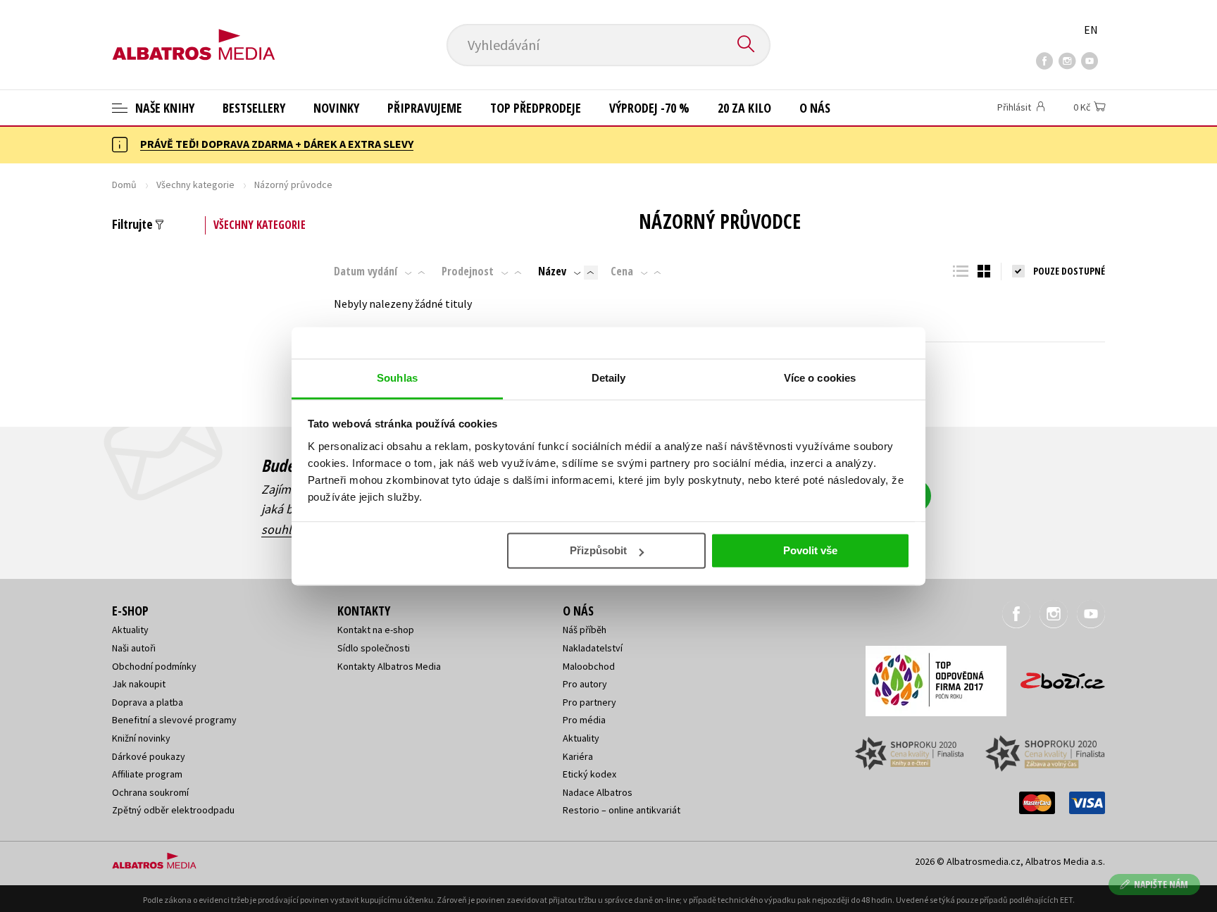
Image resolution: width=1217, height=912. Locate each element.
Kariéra (578, 756)
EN (1091, 30)
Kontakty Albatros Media (389, 666)
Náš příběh (584, 629)
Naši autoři (134, 648)
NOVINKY (336, 107)
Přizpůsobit (598, 550)
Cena (622, 271)
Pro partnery (589, 702)
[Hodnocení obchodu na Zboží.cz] (1055, 676)
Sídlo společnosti (373, 648)
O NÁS (814, 107)
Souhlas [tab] (397, 378)
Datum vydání (365, 271)
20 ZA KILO (744, 107)
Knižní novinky (141, 738)
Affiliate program (147, 774)
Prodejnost (468, 271)
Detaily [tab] (609, 378)
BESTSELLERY (254, 107)
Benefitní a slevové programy (174, 719)
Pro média (584, 719)
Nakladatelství (593, 648)
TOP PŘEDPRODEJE (535, 107)
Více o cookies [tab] (820, 378)
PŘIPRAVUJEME (424, 107)
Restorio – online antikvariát (621, 810)
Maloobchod (589, 666)
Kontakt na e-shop (375, 629)
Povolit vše (810, 550)
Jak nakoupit (139, 683)
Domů (124, 184)
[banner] (193, 33)
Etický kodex (589, 774)
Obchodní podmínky (154, 666)
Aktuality (130, 629)
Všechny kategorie (195, 184)
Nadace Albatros (597, 792)
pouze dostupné (1069, 270)
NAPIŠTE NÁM (1161, 884)
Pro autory (585, 683)
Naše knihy (163, 107)
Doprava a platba (147, 702)
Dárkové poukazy (148, 756)
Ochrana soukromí (150, 792)
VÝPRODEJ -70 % (649, 107)
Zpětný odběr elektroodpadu (173, 810)
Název (552, 271)
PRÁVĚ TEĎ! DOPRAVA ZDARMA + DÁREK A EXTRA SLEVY (276, 144)
